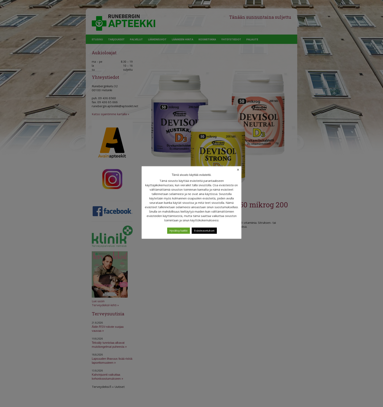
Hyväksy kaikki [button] (179, 230)
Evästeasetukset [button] (204, 230)
